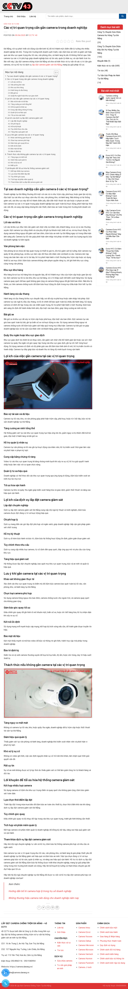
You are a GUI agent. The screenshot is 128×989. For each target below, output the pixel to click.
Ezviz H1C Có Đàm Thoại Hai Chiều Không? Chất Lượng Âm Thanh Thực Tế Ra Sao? (113, 253)
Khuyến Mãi (102, 61)
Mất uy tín (14, 165)
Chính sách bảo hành (109, 932)
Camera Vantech (85, 954)
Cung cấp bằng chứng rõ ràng (21, 110)
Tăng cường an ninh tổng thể (21, 104)
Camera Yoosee (85, 936)
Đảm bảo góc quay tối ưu (20, 143)
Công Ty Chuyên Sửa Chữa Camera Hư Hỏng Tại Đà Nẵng (108, 35)
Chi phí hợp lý (15, 124)
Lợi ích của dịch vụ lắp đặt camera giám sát (25, 118)
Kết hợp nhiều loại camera (20, 171)
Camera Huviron (85, 958)
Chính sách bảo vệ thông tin (112, 958)
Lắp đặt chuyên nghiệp (19, 121)
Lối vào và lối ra (16, 82)
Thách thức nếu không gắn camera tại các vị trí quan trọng (31, 154)
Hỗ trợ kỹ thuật (16, 126)
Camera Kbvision (85, 949)
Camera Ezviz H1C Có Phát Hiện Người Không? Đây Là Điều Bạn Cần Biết (113, 234)
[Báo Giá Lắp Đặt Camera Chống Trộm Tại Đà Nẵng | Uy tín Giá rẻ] (17, 6)
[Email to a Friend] (48, 908)
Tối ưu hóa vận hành (18, 115)
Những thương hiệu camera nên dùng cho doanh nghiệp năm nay (43, 898)
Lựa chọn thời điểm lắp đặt (20, 174)
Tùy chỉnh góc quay (18, 177)
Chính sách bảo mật (108, 927)
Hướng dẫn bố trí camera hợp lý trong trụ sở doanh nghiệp (39, 891)
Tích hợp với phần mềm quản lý (22, 179)
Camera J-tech (85, 967)
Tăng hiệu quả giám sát (19, 132)
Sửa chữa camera (64, 961)
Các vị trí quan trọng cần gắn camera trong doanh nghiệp (30, 79)
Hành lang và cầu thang (19, 90)
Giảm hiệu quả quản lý (18, 160)
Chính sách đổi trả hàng (110, 949)
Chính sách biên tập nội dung (112, 963)
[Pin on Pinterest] (52, 908)
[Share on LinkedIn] (57, 908)
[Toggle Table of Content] (55, 72)
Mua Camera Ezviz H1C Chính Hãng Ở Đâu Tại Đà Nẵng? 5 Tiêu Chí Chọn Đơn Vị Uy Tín (113, 176)
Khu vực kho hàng (17, 87)
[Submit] (122, 16)
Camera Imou (84, 927)
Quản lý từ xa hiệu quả (18, 112)
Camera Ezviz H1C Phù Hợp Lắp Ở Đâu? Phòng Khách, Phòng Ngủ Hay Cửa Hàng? (114, 272)
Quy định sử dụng (107, 945)
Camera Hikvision (86, 945)
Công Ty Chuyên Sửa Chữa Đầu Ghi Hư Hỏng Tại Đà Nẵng (108, 49)
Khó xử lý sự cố (16, 163)
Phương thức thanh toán (110, 941)
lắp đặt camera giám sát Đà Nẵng (47, 65)
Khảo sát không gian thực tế (21, 138)
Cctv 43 (33, 35)
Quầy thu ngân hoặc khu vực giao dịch (24, 96)
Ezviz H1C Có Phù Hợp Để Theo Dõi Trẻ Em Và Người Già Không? (113, 158)
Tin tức (100, 70)
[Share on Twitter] (44, 908)
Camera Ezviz (84, 932)
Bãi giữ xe (14, 93)
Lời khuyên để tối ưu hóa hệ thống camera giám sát (28, 168)
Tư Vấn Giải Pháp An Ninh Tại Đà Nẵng (108, 77)
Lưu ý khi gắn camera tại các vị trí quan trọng (25, 135)
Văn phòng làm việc (18, 85)
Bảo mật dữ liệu (16, 149)
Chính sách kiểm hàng (109, 954)
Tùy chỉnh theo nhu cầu (19, 129)
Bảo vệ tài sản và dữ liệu (19, 101)
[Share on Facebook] (39, 908)
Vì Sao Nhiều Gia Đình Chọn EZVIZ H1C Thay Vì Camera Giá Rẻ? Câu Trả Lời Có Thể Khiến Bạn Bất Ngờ (113, 117)
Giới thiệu (21, 16)
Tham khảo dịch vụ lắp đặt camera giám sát (26, 182)
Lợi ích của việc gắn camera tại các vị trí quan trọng (28, 99)
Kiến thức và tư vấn (11, 24)
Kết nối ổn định (16, 146)
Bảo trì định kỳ (16, 151)
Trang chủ (8, 16)
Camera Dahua (84, 941)
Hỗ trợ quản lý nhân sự (19, 107)
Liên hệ (32, 16)
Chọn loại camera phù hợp (20, 140)
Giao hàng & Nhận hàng (110, 936)
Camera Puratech (86, 963)
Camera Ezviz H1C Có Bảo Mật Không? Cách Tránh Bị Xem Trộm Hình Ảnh (113, 196)
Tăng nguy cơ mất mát (19, 157)
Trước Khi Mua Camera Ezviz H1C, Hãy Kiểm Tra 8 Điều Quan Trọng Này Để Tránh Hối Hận (114, 139)
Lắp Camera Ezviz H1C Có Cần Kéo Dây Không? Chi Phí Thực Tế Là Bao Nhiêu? (114, 215)
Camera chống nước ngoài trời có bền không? (113, 98)
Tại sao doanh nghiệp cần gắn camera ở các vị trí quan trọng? (32, 76)
